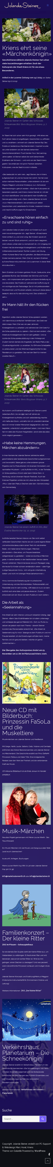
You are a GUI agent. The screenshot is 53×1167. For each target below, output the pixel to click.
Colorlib (18, 1151)
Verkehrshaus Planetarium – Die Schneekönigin (25, 1052)
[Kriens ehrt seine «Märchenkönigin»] (26, 30)
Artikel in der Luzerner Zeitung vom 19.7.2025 (22, 78)
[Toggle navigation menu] (47, 5)
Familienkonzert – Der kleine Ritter (25, 935)
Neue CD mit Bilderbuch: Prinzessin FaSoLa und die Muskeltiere (26, 721)
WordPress (39, 1151)
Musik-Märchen (23, 830)
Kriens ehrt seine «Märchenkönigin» (27, 50)
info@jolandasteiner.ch (40, 876)
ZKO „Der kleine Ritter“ (31, 991)
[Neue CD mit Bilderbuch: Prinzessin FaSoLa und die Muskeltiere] (26, 683)
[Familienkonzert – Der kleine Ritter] (26, 905)
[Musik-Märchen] (26, 804)
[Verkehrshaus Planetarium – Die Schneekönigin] (26, 1019)
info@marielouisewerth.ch (13, 876)
